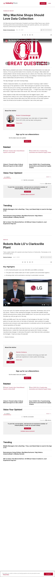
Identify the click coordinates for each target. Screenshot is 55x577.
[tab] (7, 177)
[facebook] (22, 35)
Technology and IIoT (8, 10)
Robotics (5, 239)
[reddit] (30, 35)
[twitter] (27, 35)
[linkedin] (25, 35)
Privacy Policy (6, 574)
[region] (27, 180)
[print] (51, 35)
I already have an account (28, 194)
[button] (4, 3)
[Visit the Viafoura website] (48, 183)
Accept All (48, 574)
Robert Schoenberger (9, 30)
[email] (32, 35)
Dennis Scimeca (7, 257)
